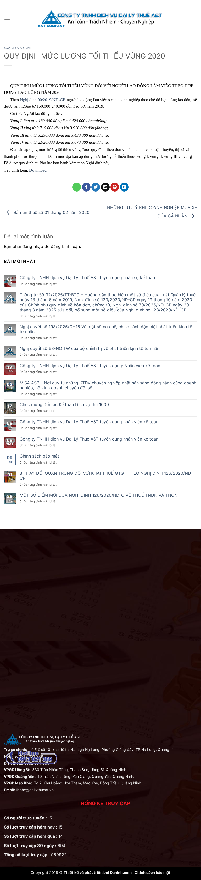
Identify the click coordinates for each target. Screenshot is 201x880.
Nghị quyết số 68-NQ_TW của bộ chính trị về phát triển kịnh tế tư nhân (89, 348)
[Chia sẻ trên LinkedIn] (124, 187)
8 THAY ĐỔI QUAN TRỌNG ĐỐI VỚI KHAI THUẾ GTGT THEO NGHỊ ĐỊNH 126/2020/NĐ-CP (106, 476)
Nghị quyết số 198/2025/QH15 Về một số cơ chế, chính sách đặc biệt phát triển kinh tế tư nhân (106, 329)
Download (38, 170)
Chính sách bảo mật (39, 456)
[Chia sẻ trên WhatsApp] (76, 187)
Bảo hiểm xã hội (17, 48)
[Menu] (7, 19)
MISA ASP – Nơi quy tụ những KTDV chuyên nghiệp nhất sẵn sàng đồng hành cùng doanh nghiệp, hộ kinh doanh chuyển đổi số (108, 385)
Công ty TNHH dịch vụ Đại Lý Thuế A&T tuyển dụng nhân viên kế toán (89, 421)
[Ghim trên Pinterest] (114, 187)
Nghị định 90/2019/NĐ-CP (42, 99)
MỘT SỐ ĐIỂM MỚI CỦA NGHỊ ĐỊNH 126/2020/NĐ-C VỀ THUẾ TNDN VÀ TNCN (98, 495)
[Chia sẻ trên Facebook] (86, 187)
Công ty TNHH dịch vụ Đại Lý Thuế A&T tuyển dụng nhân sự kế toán (87, 277)
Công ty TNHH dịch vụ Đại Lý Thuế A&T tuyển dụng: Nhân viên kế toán (90, 365)
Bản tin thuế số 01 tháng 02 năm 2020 (51, 212)
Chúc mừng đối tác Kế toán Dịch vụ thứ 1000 (64, 404)
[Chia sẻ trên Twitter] (95, 187)
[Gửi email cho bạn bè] (105, 187)
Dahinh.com (121, 872)
